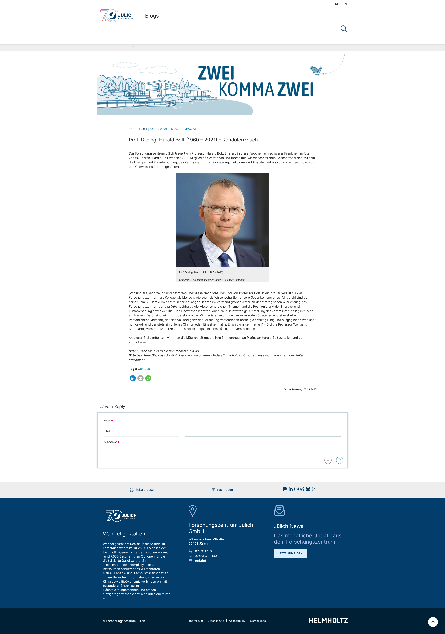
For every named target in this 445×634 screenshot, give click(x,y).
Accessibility (237, 621)
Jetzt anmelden (290, 553)
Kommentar (110, 441)
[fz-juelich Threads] (301, 490)
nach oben (225, 489)
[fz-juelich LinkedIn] (290, 490)
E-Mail (107, 430)
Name (107, 420)
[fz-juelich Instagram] (296, 490)
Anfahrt (200, 560)
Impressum (196, 621)
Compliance (258, 621)
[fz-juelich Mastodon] (284, 490)
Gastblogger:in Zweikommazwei (173, 129)
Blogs (152, 16)
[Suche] (344, 28)
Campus (144, 369)
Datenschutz (216, 621)
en (345, 4)
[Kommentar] (340, 460)
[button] (133, 380)
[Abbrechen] (329, 460)
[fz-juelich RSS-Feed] (313, 490)
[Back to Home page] (119, 15)
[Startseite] (133, 47)
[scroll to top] (433, 622)
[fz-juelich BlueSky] (307, 490)
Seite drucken (145, 489)
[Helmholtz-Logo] (328, 622)
